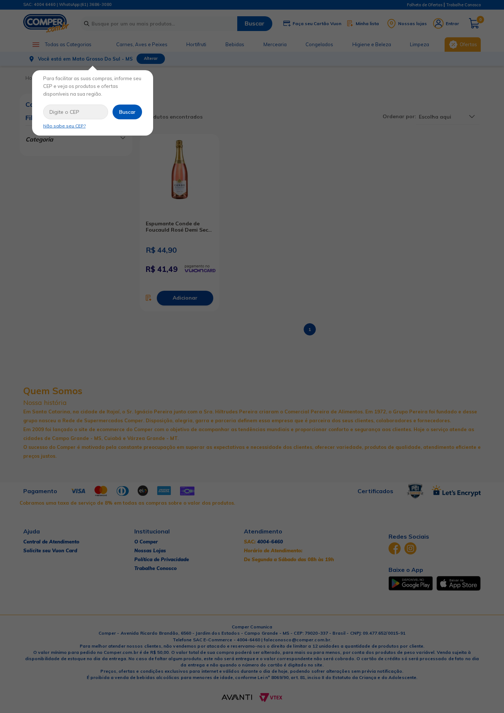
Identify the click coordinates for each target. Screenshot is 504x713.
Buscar (127, 112)
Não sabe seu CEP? (64, 126)
